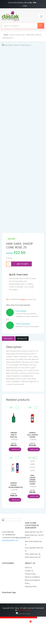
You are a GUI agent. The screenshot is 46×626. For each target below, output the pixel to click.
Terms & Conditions (32, 577)
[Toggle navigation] (41, 16)
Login (25, 6)
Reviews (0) (22, 338)
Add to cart (22, 264)
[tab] (8, 338)
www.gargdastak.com (10, 540)
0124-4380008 (8, 532)
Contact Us (29, 571)
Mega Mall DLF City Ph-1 (34, 532)
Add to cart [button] (15, 449)
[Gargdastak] (10, 16)
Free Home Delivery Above (22, 3)
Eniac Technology (24, 610)
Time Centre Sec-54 (32, 554)
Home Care (20, 35)
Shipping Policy (31, 586)
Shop (12, 35)
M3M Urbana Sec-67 (33, 557)
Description (8, 338)
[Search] (40, 26)
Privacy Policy (30, 574)
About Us (28, 567)
